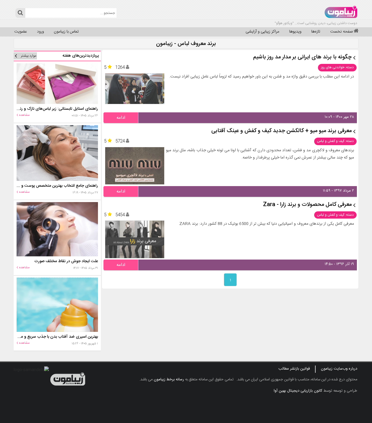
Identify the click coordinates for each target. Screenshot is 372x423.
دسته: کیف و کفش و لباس (335, 141)
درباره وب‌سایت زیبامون (339, 369)
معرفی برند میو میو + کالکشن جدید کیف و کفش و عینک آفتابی (281, 131)
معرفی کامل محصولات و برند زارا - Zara (307, 205)
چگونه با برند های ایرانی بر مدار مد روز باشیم (302, 57)
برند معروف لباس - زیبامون (186, 44)
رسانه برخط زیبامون (169, 379)
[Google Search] (20, 13)
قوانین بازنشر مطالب (294, 369)
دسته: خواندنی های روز (337, 67)
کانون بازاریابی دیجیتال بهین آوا (298, 391)
